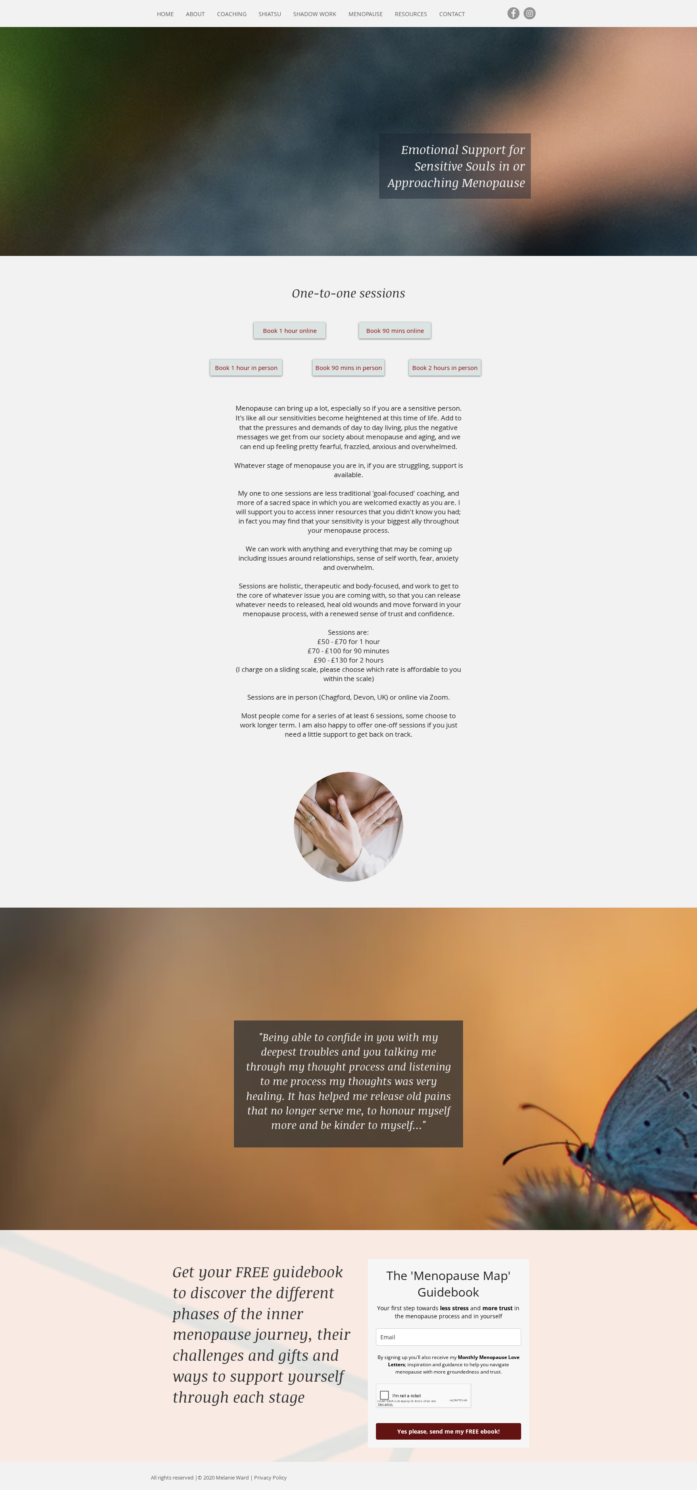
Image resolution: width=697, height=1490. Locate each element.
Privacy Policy (270, 1477)
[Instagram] (530, 13)
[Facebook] (513, 13)
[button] (195, 14)
